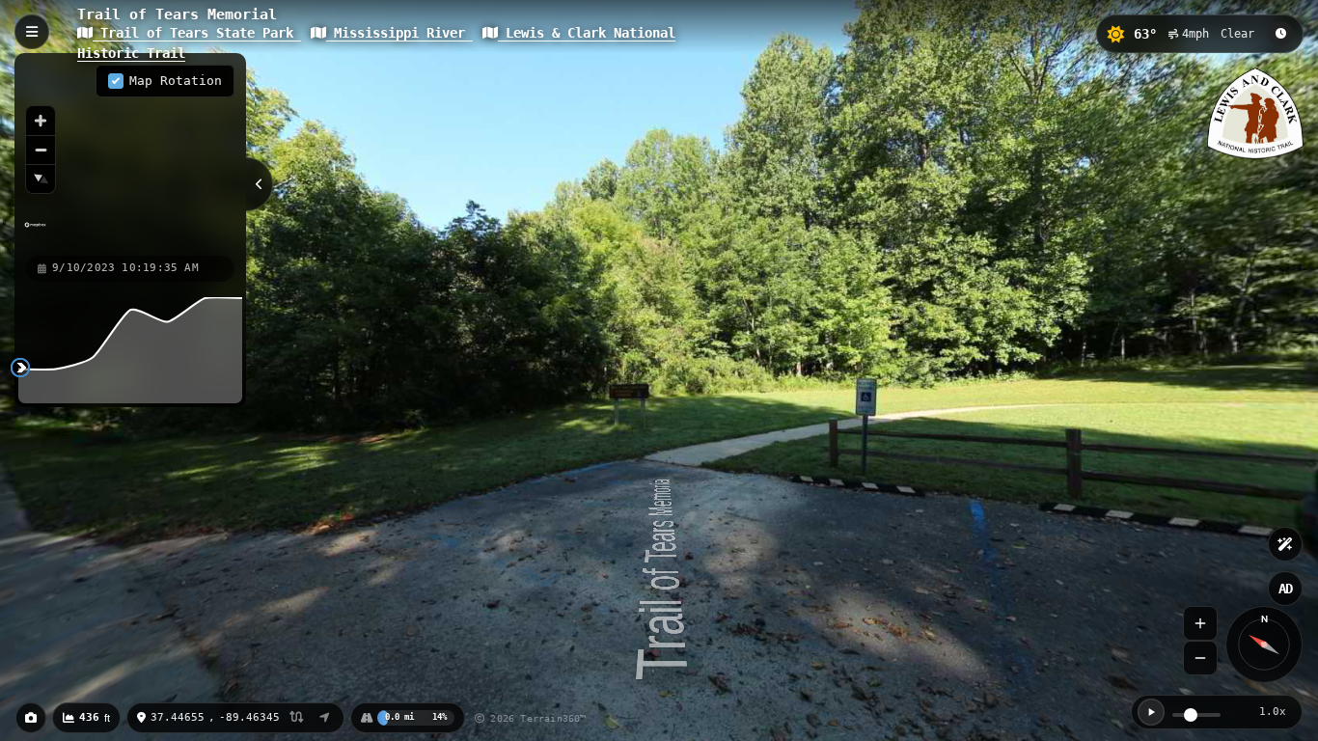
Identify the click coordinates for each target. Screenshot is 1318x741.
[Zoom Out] (1200, 658)
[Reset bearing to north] (40, 178)
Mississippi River (399, 33)
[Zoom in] (40, 120)
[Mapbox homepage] (35, 233)
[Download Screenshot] (30, 717)
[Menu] (31, 31)
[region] (130, 153)
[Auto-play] (1151, 712)
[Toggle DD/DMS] (296, 718)
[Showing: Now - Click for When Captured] (1280, 33)
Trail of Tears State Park (197, 33)
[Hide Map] (259, 184)
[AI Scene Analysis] (1285, 544)
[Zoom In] (1200, 623)
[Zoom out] (40, 149)
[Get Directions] (325, 718)
